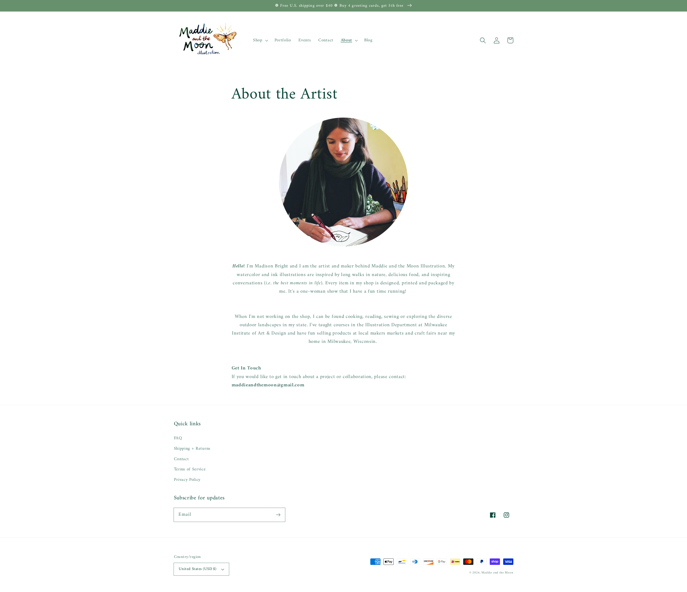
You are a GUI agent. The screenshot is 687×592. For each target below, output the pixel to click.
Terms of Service (190, 469)
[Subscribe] (278, 515)
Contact (181, 459)
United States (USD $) (198, 568)
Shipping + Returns (192, 448)
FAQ (178, 438)
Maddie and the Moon (497, 572)
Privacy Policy (187, 480)
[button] (483, 40)
